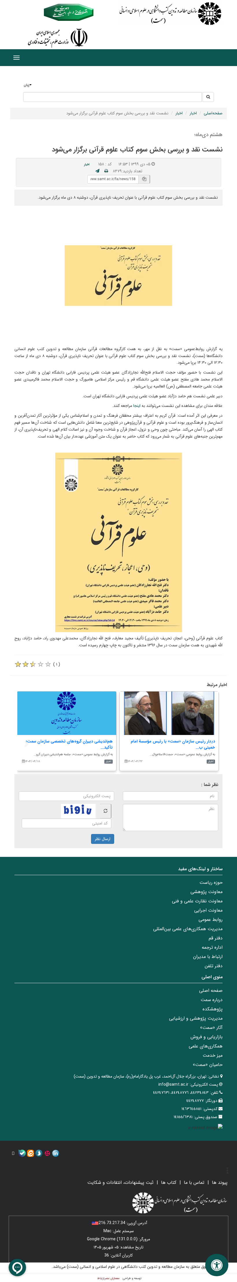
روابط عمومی (211, 919)
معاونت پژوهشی (206, 891)
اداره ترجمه (212, 947)
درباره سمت (212, 999)
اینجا (137, 406)
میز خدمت (213, 1055)
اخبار (193, 113)
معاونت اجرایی (208, 910)
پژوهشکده (213, 1009)
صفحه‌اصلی (213, 113)
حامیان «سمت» (208, 1064)
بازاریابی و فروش (206, 1036)
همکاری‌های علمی (206, 1046)
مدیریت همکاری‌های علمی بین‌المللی (188, 928)
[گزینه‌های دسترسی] (216, 1265)
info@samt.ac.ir (173, 1084)
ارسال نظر (102, 839)
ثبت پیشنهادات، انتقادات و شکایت (120, 1182)
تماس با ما (194, 1182)
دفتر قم (216, 938)
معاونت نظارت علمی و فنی (197, 901)
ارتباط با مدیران (208, 956)
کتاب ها (168, 1182)
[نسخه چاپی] (106, 171)
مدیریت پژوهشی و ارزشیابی (196, 1018)
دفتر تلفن (214, 966)
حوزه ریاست (211, 882)
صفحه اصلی (211, 990)
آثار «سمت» (211, 1027)
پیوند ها (219, 1182)
